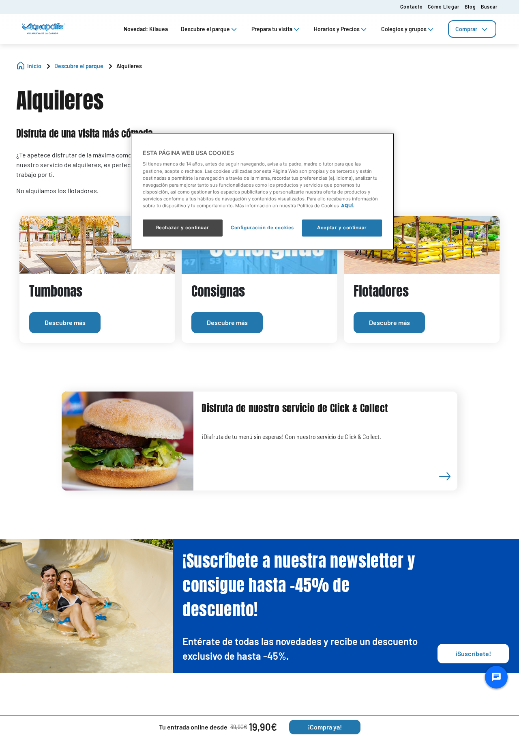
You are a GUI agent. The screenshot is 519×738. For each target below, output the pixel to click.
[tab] (472, 29)
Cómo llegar (444, 6)
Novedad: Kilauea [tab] (146, 29)
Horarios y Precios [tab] (337, 29)
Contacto (411, 6)
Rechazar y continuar (182, 227)
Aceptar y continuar (342, 227)
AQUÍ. (347, 206)
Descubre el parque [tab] (205, 29)
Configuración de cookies (262, 227)
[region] (262, 191)
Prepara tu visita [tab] (271, 29)
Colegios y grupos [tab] (404, 29)
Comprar (466, 29)
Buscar (489, 6)
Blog (470, 6)
